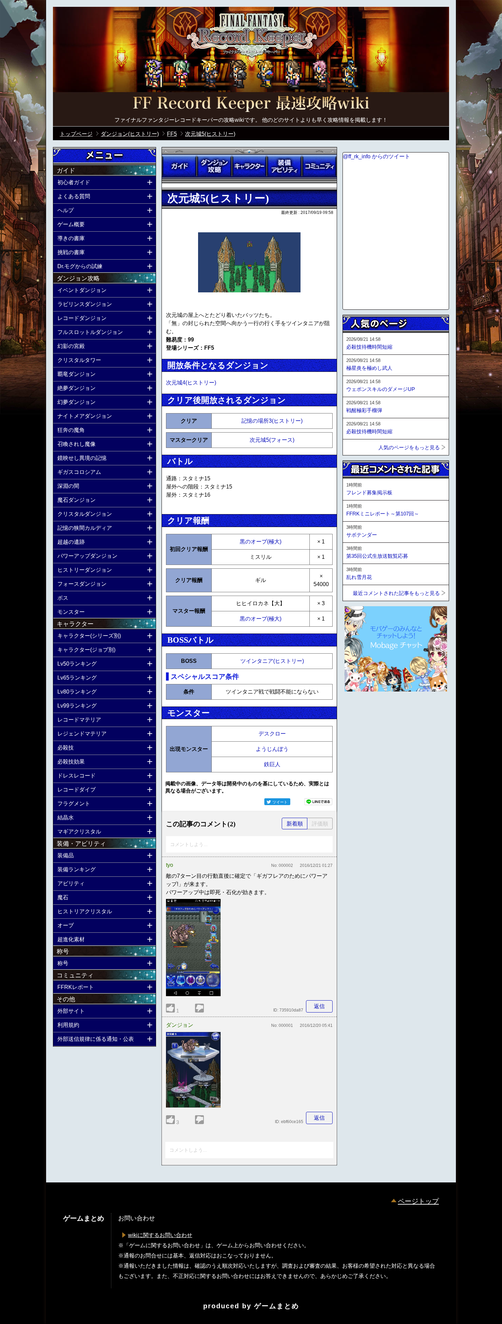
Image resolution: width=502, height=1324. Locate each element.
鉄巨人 (272, 764)
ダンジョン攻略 (214, 166)
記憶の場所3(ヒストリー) (272, 421)
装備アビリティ (284, 166)
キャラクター (249, 166)
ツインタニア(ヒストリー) (272, 661)
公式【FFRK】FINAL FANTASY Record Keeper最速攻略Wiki (251, 104)
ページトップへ (359, 710)
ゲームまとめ (276, 1306)
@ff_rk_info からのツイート (376, 156)
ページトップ (418, 1201)
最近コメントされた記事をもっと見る (396, 593)
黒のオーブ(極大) (260, 541)
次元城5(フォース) (272, 440)
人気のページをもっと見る (409, 447)
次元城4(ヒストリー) (191, 382)
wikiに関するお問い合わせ (160, 1235)
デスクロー (272, 734)
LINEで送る (318, 801)
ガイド (179, 166)
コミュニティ (319, 166)
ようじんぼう (272, 749)
